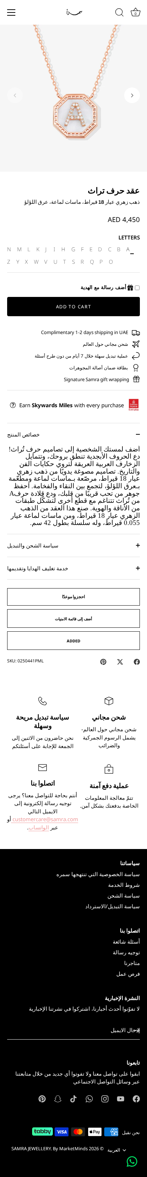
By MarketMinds (70, 1148)
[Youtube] (120, 1098)
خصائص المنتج (23, 434)
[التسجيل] (136, 1030)
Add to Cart (73, 306)
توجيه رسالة (126, 952)
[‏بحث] (119, 13)
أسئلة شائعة (126, 941)
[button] (15, 95)
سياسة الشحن (123, 895)
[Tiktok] (73, 1098)
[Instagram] (104, 1098)
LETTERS (129, 237)
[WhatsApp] (89, 1098)
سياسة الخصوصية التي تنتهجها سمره (98, 874)
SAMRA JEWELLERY (31, 1148)
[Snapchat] (57, 1098)
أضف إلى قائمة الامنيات (73, 618)
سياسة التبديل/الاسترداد (112, 906)
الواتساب (39, 827)
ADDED (73, 640)
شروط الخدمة (124, 884)
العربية (113, 1150)
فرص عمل (128, 973)
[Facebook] (136, 1098)
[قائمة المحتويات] (11, 12)
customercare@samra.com (44, 819)
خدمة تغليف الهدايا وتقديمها (37, 568)
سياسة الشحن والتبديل (33, 545)
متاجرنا (132, 962)
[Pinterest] (42, 1098)
